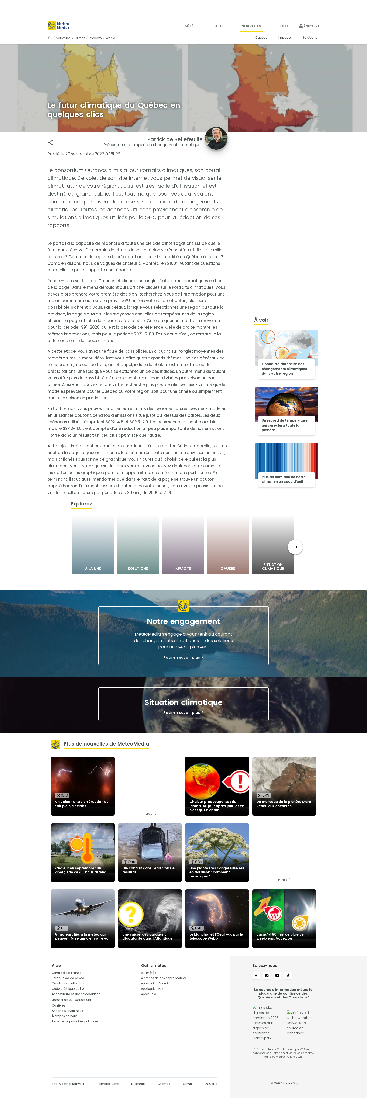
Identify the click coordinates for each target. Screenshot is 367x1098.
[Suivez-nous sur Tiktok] (288, 976)
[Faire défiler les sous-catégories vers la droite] (295, 547)
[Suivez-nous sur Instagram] (266, 976)
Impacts (95, 38)
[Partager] (51, 142)
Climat (80, 38)
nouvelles (63, 38)
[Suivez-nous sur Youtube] (277, 976)
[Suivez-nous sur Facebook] (256, 976)
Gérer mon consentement (71, 1000)
